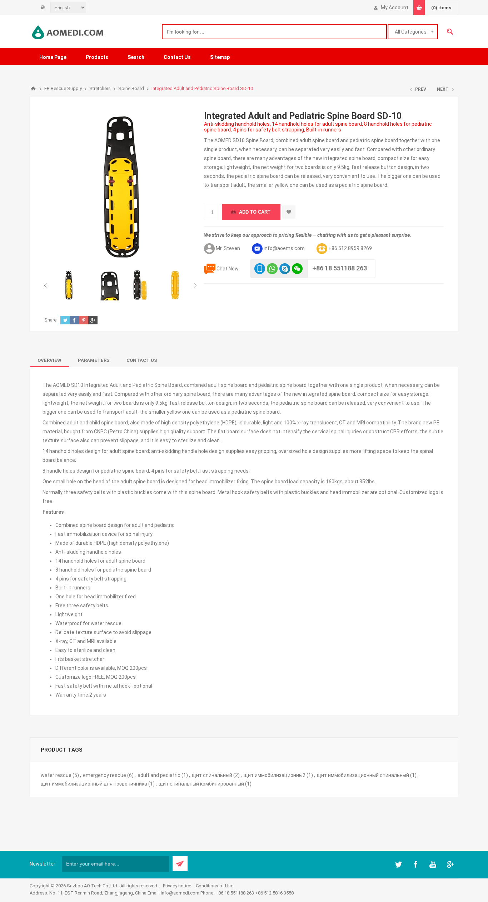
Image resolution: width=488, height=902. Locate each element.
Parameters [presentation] (94, 360)
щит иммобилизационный (274, 775)
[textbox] (274, 31)
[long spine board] (104, 285)
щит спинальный (212, 775)
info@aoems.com (284, 248)
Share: (51, 320)
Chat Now (227, 268)
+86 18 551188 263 (339, 268)
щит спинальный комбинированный (201, 784)
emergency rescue (104, 775)
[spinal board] (174, 285)
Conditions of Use (214, 885)
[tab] (49, 360)
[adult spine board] (68, 285)
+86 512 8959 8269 (350, 248)
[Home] (33, 88)
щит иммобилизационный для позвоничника (94, 784)
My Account (394, 7)
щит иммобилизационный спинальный (363, 775)
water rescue (56, 775)
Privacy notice (177, 885)
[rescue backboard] (139, 285)
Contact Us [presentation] (141, 360)
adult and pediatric (159, 775)
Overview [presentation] (49, 360)
